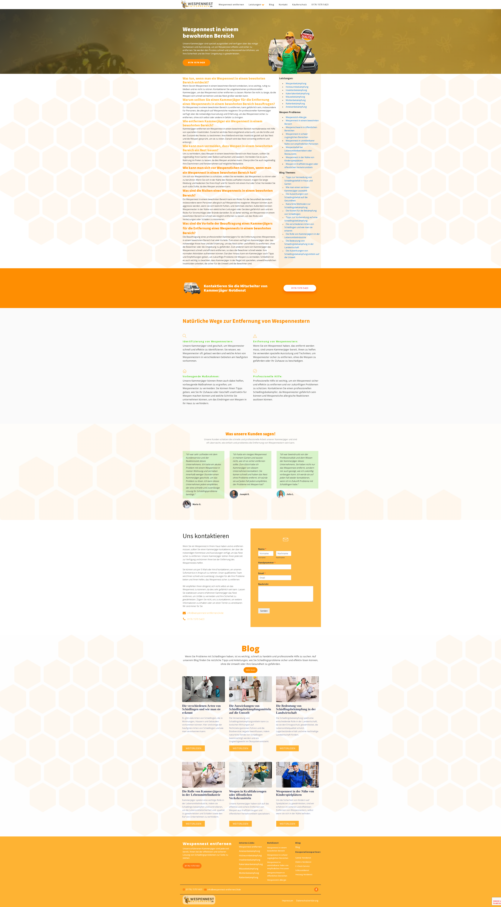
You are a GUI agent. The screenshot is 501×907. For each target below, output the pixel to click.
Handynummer (267, 562)
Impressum (287, 900)
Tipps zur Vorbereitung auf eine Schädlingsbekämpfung (300, 219)
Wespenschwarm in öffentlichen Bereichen (300, 129)
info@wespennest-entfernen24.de (205, 612)
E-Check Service (302, 866)
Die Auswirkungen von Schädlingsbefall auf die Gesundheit (296, 197)
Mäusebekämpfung (295, 96)
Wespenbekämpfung (296, 83)
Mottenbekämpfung (296, 100)
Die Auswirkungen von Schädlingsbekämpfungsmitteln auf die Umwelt (301, 254)
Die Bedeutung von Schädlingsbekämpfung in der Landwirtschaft (299, 244)
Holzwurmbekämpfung (297, 86)
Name (262, 549)
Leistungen (255, 4)
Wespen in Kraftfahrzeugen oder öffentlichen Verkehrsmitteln (301, 165)
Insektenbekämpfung (296, 90)
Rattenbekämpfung (295, 103)
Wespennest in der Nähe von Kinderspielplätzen (299, 159)
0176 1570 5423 (320, 4)
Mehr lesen (250, 670)
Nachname (280, 557)
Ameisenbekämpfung (296, 106)
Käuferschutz (299, 4)
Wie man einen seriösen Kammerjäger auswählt (296, 189)
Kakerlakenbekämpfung (297, 93)
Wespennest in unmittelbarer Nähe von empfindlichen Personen (301, 142)
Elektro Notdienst (303, 862)
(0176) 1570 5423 (192, 865)
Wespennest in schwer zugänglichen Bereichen (296, 135)
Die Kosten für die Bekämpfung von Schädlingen (300, 212)
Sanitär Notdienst (303, 857)
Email (262, 573)
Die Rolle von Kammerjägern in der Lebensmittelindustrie (302, 236)
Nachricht (263, 584)
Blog (271, 4)
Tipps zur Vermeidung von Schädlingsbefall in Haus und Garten (298, 180)
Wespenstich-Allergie (296, 117)
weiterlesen (193, 748)
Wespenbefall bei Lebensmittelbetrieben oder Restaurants (298, 150)
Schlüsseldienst (302, 870)
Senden (264, 610)
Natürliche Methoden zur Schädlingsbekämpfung (297, 206)
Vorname (262, 557)
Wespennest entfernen (231, 4)
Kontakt (283, 4)
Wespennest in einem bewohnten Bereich (301, 122)
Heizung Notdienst (303, 874)
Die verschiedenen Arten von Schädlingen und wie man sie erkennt (299, 227)
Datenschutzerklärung (307, 900)
